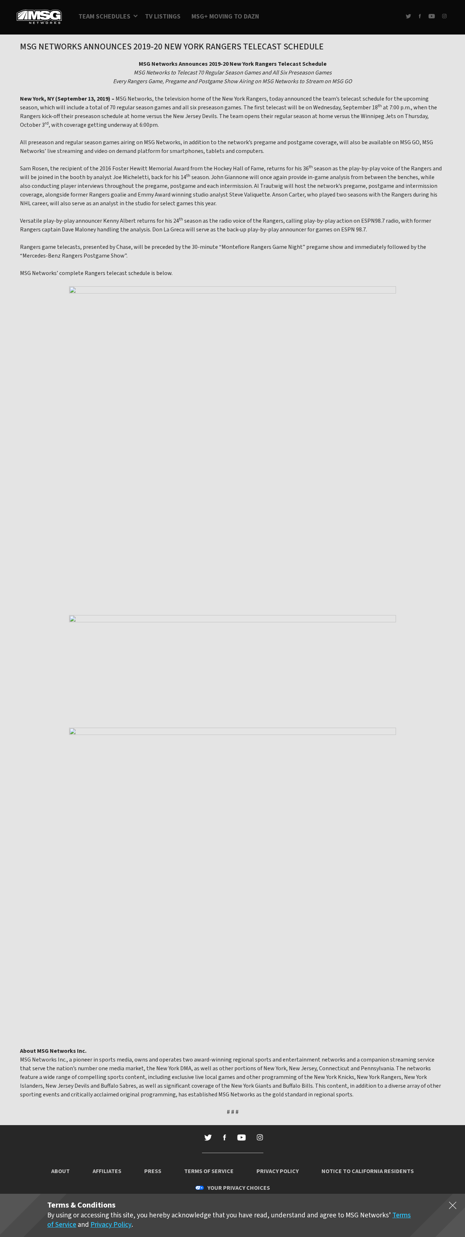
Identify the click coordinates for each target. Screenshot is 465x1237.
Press (152, 1171)
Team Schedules (104, 16)
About (60, 1171)
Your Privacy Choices (238, 1188)
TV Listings (163, 16)
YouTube (431, 16)
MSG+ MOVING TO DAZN (225, 16)
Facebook (420, 16)
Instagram (444, 16)
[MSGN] (39, 17)
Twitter (408, 16)
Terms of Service (209, 1171)
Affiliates (107, 1171)
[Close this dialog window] (452, 1206)
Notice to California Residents (368, 1171)
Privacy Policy (277, 1171)
